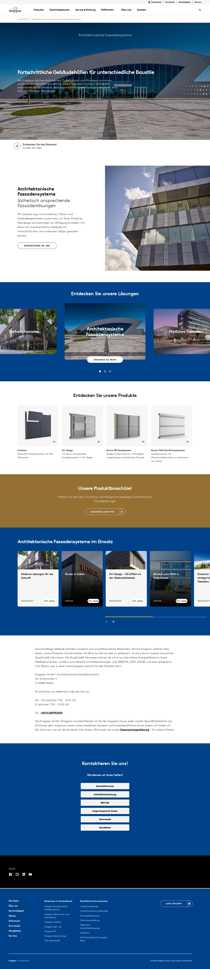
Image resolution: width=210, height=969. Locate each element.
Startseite (14, 900)
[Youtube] (30, 875)
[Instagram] (17, 875)
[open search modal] (200, 10)
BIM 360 (105, 802)
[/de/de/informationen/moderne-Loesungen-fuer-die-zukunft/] (38, 578)
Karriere (198, 2)
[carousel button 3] (110, 371)
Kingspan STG (50, 931)
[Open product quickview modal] (54, 441)
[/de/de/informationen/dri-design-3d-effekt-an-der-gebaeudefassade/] (126, 578)
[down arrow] (17, 146)
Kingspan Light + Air (52, 926)
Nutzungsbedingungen (90, 915)
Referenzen (107, 9)
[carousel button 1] (100, 371)
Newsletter (105, 827)
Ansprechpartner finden (105, 811)
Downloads (169, 2)
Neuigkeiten (15, 930)
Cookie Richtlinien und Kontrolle (94, 911)
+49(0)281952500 (52, 712)
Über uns (13, 905)
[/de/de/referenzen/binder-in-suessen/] (82, 578)
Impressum (84, 932)
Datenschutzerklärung (134, 729)
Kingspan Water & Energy (55, 936)
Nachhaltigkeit (185, 2)
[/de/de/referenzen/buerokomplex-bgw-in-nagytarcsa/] (170, 578)
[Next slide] (113, 622)
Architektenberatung (105, 794)
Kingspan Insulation (52, 922)
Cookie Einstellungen (89, 906)
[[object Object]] (38, 425)
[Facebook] (10, 875)
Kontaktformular (105, 786)
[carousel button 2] (105, 371)
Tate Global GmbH (52, 940)
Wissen (12, 915)
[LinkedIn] (24, 875)
